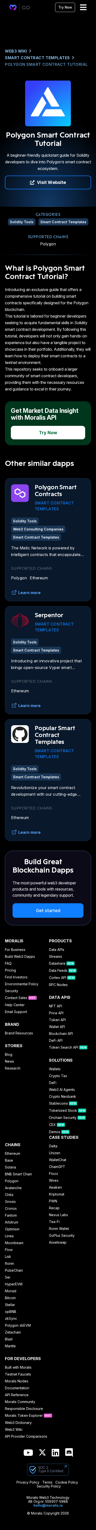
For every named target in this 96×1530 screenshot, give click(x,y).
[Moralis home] (13, 7)
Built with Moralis (18, 1367)
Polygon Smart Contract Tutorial (46, 64)
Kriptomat (56, 1194)
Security (11, 991)
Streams (55, 957)
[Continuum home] (26, 7)
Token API (57, 1020)
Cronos (11, 1208)
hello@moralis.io (48, 1505)
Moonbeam (14, 1243)
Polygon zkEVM (18, 1325)
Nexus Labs (58, 1215)
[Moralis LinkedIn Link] (55, 1453)
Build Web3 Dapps (20, 957)
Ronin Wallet (59, 1229)
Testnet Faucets (18, 1374)
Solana (10, 1167)
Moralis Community (20, 1402)
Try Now (65, 7)
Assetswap (57, 1242)
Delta (53, 1146)
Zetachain (13, 1332)
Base (9, 1160)
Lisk (8, 1257)
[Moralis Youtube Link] (28, 1453)
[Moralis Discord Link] (69, 1453)
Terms (47, 1482)
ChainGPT (57, 1167)
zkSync (11, 1319)
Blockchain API (61, 1034)
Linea (9, 1236)
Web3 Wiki (16, 51)
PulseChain (14, 1270)
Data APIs (56, 950)
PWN (53, 1201)
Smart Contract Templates (37, 57)
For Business (15, 950)
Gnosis (10, 1202)
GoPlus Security (62, 1236)
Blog (8, 1055)
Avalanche (13, 1188)
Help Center (15, 1005)
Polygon (48, 243)
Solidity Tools (21, 222)
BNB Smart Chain (18, 1174)
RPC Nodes (58, 985)
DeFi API (56, 1041)
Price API (56, 1013)
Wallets (55, 1069)
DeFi (52, 1083)
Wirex (54, 1180)
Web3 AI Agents (62, 1090)
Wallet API (57, 1027)
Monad (10, 1291)
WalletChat (57, 1160)
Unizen (54, 1153)
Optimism (12, 1229)
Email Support (16, 1012)
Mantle (10, 1346)
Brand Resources (19, 1033)
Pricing (10, 970)
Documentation (17, 1388)
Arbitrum (11, 1222)
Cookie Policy (66, 1482)
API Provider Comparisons (26, 1436)
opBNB (10, 1312)
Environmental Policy (21, 984)
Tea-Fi (54, 1222)
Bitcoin (10, 1298)
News (9, 1061)
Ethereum (39, 577)
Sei (7, 1277)
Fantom (11, 1215)
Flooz (53, 1174)
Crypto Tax (58, 1076)
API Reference (17, 1395)
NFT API (55, 1006)
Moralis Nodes (16, 1381)
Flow (9, 1250)
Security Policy (49, 1486)
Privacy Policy (27, 1482)
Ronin (9, 1264)
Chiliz (9, 1195)
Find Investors (16, 977)
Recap (54, 1208)
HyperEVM (13, 1284)
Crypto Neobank (62, 1097)
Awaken (55, 1187)
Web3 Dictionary (18, 1423)
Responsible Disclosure (24, 1409)
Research (12, 1068)
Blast (9, 1339)
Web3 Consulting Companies (38, 529)
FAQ (8, 963)
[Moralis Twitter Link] (42, 1453)
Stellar (10, 1305)
